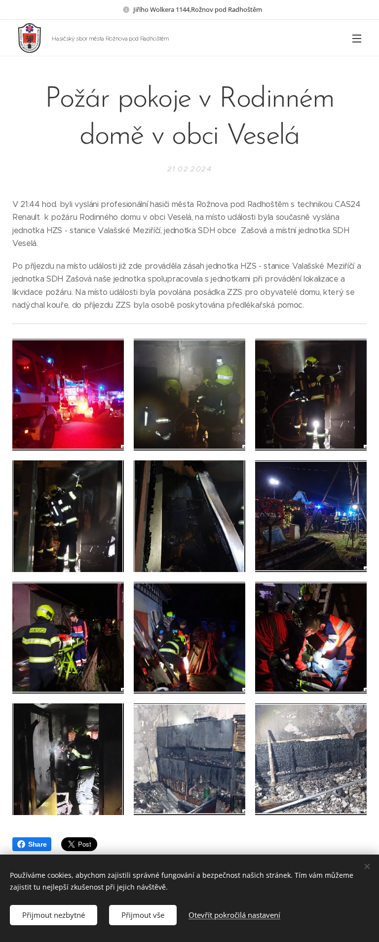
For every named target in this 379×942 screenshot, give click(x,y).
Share (37, 844)
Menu (357, 38)
